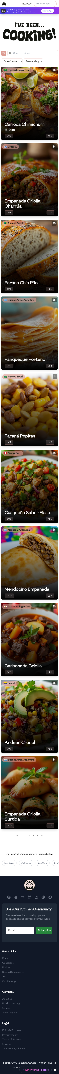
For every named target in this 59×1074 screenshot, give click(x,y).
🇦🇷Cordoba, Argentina (17, 606)
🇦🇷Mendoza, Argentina (17, 529)
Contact (6, 1008)
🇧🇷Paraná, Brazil (13, 223)
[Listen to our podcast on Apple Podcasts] (15, 897)
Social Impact (9, 1012)
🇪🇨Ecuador (10, 683)
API (4, 976)
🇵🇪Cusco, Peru (12, 453)
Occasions (8, 962)
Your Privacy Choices (13, 1048)
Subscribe (44, 930)
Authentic (22, 863)
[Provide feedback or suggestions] (55, 1069)
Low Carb (38, 863)
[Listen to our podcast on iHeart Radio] (29, 897)
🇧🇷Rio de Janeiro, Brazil (17, 70)
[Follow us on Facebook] (50, 897)
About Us (7, 998)
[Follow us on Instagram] (36, 897)
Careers (6, 1044)
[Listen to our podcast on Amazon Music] (22, 897)
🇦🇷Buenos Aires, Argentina (19, 299)
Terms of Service (11, 1039)
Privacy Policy (10, 1034)
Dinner (5, 958)
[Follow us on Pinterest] (43, 897)
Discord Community (13, 972)
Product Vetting (11, 1003)
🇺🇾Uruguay (10, 146)
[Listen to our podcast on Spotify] (9, 897)
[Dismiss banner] (56, 10)
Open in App (48, 11)
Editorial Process (11, 1030)
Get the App (9, 981)
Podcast (6, 967)
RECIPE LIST (27, 4)
